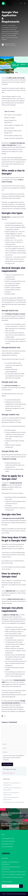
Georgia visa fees (9, 128)
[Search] (21, 886)
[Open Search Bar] (21, 3)
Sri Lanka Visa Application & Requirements (11, 825)
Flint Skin (9, 893)
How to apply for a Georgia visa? (13, 125)
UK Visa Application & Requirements (13, 802)
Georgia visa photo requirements (13, 138)
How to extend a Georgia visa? (13, 135)
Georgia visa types (9, 117)
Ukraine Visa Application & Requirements (11, 814)
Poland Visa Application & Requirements (13, 874)
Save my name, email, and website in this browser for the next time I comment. (13, 758)
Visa (5, 716)
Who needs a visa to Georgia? (13, 115)
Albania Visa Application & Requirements (14, 872)
